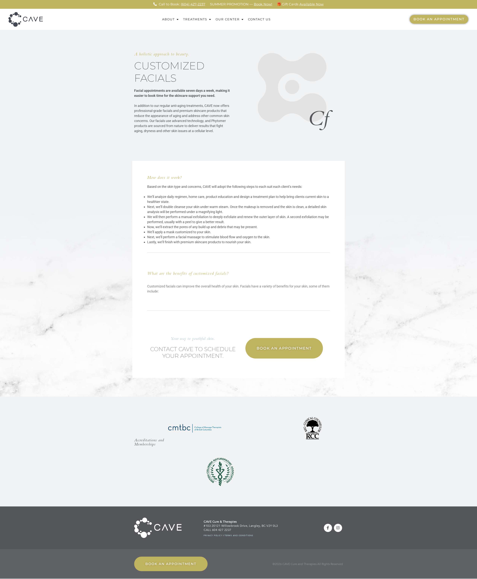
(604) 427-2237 (193, 4)
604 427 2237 (221, 530)
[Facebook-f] (328, 528)
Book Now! (263, 4)
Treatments (195, 19)
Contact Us (259, 19)
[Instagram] (338, 528)
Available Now (311, 4)
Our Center (228, 19)
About (168, 19)
